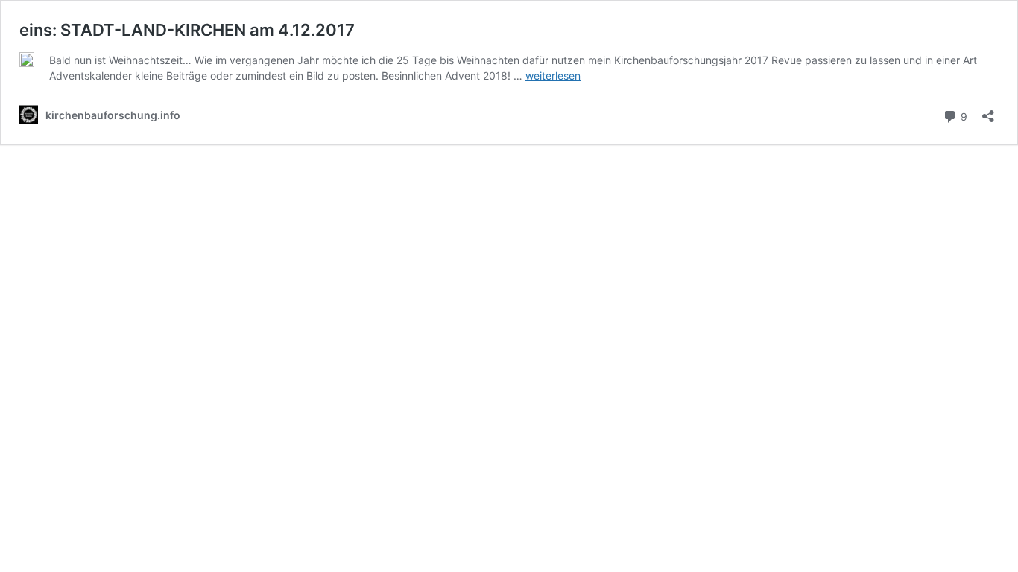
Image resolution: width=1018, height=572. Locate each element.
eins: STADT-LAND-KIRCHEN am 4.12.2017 (187, 29)
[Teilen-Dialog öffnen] (988, 111)
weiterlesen (553, 75)
